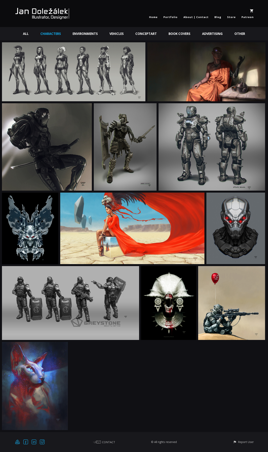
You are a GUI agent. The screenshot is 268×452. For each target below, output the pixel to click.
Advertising (212, 34)
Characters (50, 34)
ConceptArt (146, 34)
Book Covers (179, 34)
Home (153, 17)
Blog (217, 17)
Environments (85, 34)
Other (239, 34)
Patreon (248, 17)
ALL (26, 34)
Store (231, 17)
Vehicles (116, 34)
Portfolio (170, 17)
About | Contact (196, 17)
